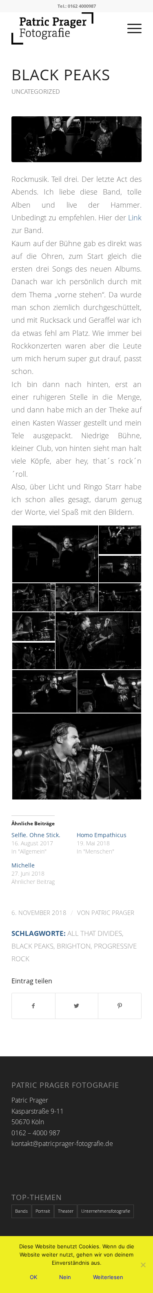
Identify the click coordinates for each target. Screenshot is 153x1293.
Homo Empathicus (101, 835)
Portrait (42, 1211)
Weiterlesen (108, 1277)
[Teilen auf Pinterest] (119, 1006)
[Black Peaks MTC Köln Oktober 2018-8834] (76, 139)
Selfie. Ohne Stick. (35, 835)
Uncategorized (35, 91)
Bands (21, 1211)
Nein (65, 1277)
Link (135, 217)
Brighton (74, 946)
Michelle (23, 865)
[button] (54, 554)
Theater (65, 1211)
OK (33, 1277)
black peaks (32, 946)
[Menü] (130, 28)
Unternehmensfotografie (105, 1211)
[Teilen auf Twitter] (76, 1006)
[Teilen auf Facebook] (33, 1006)
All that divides (94, 933)
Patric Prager (112, 912)
